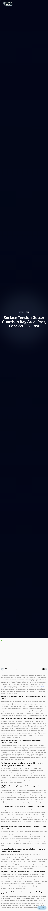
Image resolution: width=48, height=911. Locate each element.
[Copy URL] (46, 669)
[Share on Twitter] (43, 669)
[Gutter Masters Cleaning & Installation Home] (8, 4)
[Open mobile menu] (43, 4)
